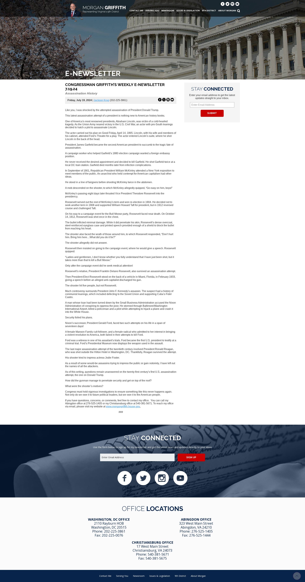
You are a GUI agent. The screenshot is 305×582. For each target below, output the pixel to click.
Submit (212, 113)
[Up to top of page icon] (297, 576)
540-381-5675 (156, 558)
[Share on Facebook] (160, 100)
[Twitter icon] (228, 4)
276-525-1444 (199, 535)
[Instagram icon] (232, 4)
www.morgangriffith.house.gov (123, 406)
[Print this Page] (168, 100)
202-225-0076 (112, 535)
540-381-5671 (158, 554)
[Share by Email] (172, 100)
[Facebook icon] (223, 4)
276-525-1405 (202, 531)
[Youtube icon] (237, 4)
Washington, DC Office (109, 519)
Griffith (104, 9)
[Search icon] (238, 11)
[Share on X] (164, 100)
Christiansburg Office (152, 542)
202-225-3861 (114, 531)
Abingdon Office (196, 519)
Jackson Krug (101, 100)
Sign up (191, 457)
